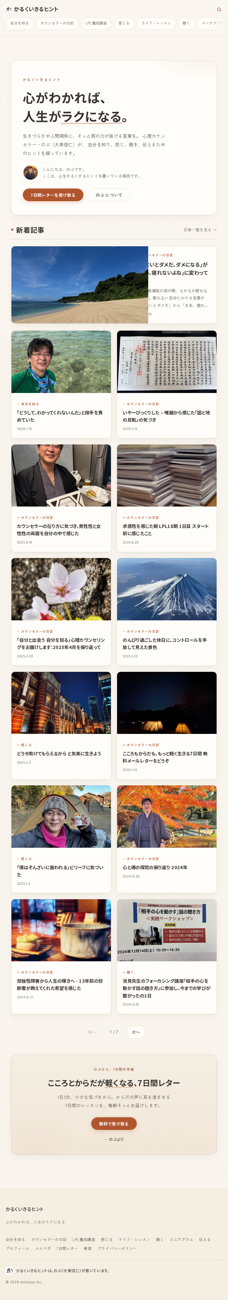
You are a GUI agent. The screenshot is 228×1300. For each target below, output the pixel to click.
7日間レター (67, 1248)
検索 (88, 1248)
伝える (205, 1239)
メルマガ (43, 1248)
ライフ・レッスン (156, 23)
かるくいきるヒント (36, 9)
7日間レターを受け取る (53, 195)
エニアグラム (182, 1239)
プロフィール (17, 1248)
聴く (186, 23)
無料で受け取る (114, 1123)
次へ (136, 1031)
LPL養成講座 (96, 23)
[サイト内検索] (219, 9)
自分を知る (19, 23)
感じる (124, 23)
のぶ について (109, 195)
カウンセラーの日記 (57, 23)
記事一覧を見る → (200, 229)
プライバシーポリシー (117, 1248)
